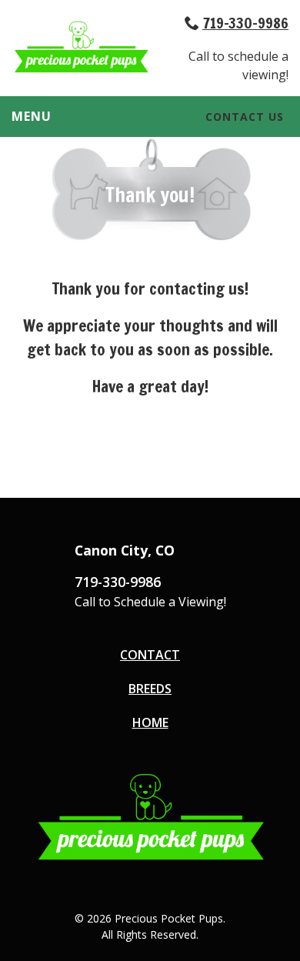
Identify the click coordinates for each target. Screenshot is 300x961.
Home (150, 722)
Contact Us (244, 116)
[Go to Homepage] (81, 69)
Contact (150, 654)
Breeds (150, 688)
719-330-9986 (245, 22)
